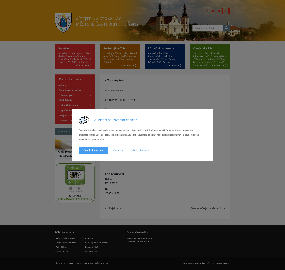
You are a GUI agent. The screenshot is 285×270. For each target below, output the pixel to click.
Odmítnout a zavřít (140, 150)
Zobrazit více (119, 150)
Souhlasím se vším (93, 150)
